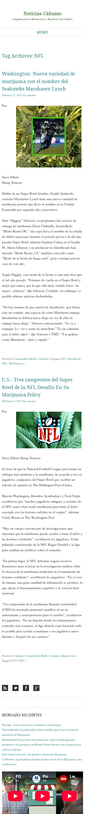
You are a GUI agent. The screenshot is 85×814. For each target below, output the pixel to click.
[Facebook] (26, 688)
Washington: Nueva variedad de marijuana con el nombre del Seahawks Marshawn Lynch (38, 81)
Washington (16, 363)
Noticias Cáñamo (42, 13)
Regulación (68, 656)
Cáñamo (19, 656)
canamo (31, 95)
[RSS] (5, 688)
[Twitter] (15, 688)
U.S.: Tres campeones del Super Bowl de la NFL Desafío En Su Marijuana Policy (37, 387)
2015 (63, 359)
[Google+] (36, 688)
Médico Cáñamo (39, 359)
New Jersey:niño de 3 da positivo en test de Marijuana (34, 754)
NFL (4, 363)
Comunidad (21, 359)
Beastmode (74, 359)
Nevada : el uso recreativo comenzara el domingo (31, 725)
